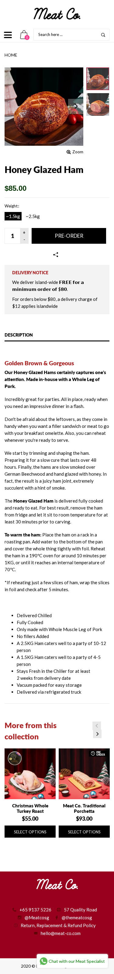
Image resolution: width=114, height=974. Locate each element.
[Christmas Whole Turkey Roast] (30, 773)
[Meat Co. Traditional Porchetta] (84, 773)
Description (19, 334)
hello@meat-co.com (61, 933)
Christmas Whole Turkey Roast (30, 808)
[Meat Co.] (57, 14)
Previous (96, 726)
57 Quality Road (80, 909)
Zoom (77, 151)
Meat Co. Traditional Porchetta (84, 808)
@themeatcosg (77, 917)
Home (11, 54)
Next (97, 734)
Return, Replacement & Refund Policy (58, 925)
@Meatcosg (37, 917)
